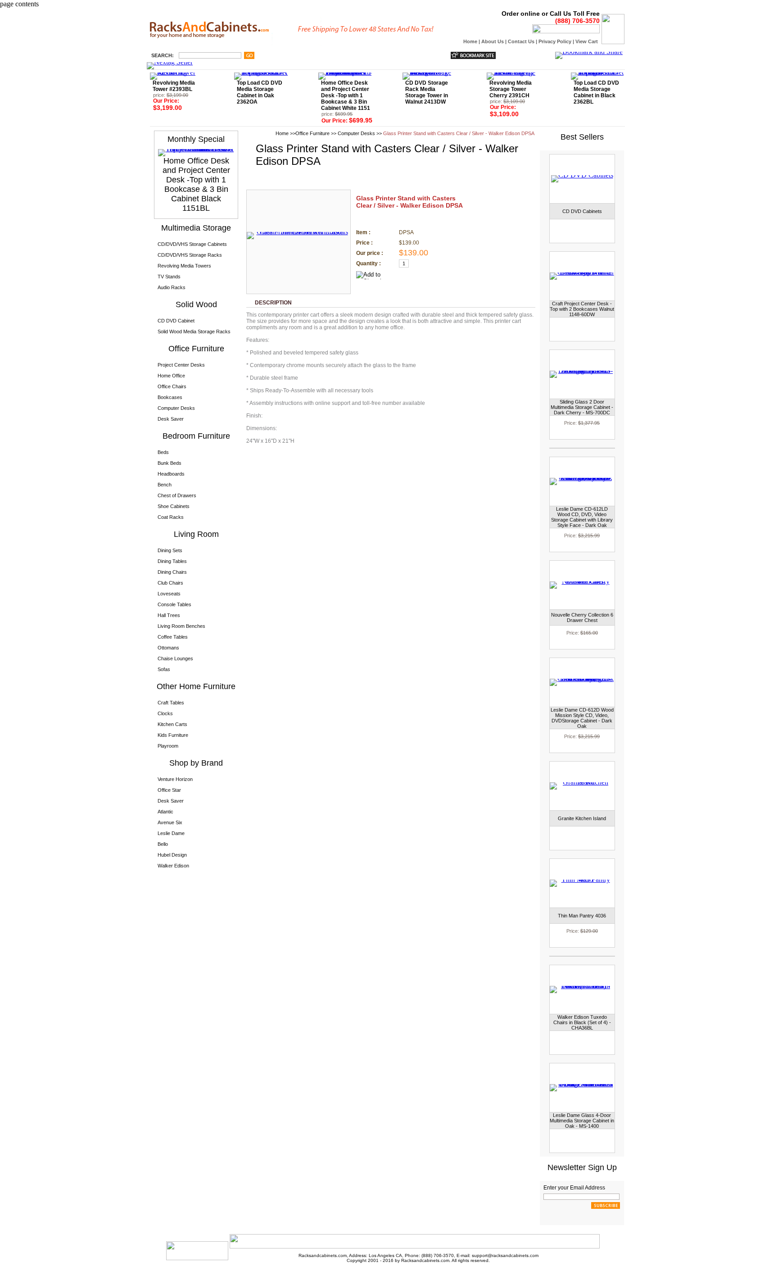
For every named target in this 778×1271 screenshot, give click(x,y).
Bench (165, 484)
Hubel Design (172, 855)
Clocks (165, 713)
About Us (492, 41)
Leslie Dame (171, 833)
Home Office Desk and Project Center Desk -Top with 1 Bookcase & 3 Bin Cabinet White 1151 (345, 95)
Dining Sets (170, 550)
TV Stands (169, 276)
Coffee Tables (173, 637)
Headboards (171, 474)
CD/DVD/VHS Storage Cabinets (192, 244)
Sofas (164, 669)
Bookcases (170, 397)
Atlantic (165, 811)
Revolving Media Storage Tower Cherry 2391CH (510, 89)
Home (470, 41)
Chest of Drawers (177, 495)
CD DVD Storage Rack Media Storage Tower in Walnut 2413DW (426, 92)
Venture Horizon (175, 779)
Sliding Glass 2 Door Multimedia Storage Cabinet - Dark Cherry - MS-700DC (582, 407)
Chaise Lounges (175, 658)
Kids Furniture (173, 735)
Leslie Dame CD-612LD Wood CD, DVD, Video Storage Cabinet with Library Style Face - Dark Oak (582, 517)
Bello (163, 844)
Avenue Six (170, 822)
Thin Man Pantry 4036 (582, 915)
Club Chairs (170, 583)
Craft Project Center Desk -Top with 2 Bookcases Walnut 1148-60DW (582, 309)
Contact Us (521, 41)
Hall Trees (169, 615)
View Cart (586, 41)
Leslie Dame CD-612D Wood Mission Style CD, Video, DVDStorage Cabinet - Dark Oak (582, 718)
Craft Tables (171, 702)
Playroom (168, 746)
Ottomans (168, 647)
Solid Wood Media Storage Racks (194, 331)
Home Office (171, 375)
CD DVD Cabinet (176, 320)
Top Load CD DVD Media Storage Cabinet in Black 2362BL (596, 92)
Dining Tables (172, 561)
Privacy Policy (554, 41)
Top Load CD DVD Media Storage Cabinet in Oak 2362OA (259, 92)
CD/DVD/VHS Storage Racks (190, 255)
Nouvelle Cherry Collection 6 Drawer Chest (582, 617)
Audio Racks (171, 287)
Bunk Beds (169, 463)
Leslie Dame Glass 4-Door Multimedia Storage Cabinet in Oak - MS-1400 (582, 1120)
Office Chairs (172, 386)
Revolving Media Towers (184, 265)
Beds (163, 452)
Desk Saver (171, 419)
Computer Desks (176, 408)
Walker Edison (173, 865)
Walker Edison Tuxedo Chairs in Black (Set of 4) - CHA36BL (582, 1022)
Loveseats (169, 593)
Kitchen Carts (172, 724)
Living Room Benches (181, 626)
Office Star (169, 790)
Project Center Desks (181, 365)
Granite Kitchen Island (582, 818)
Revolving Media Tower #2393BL (174, 86)
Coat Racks (171, 517)
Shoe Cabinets (174, 506)
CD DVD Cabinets (582, 211)
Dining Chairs (172, 572)
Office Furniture (312, 133)
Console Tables (174, 604)
